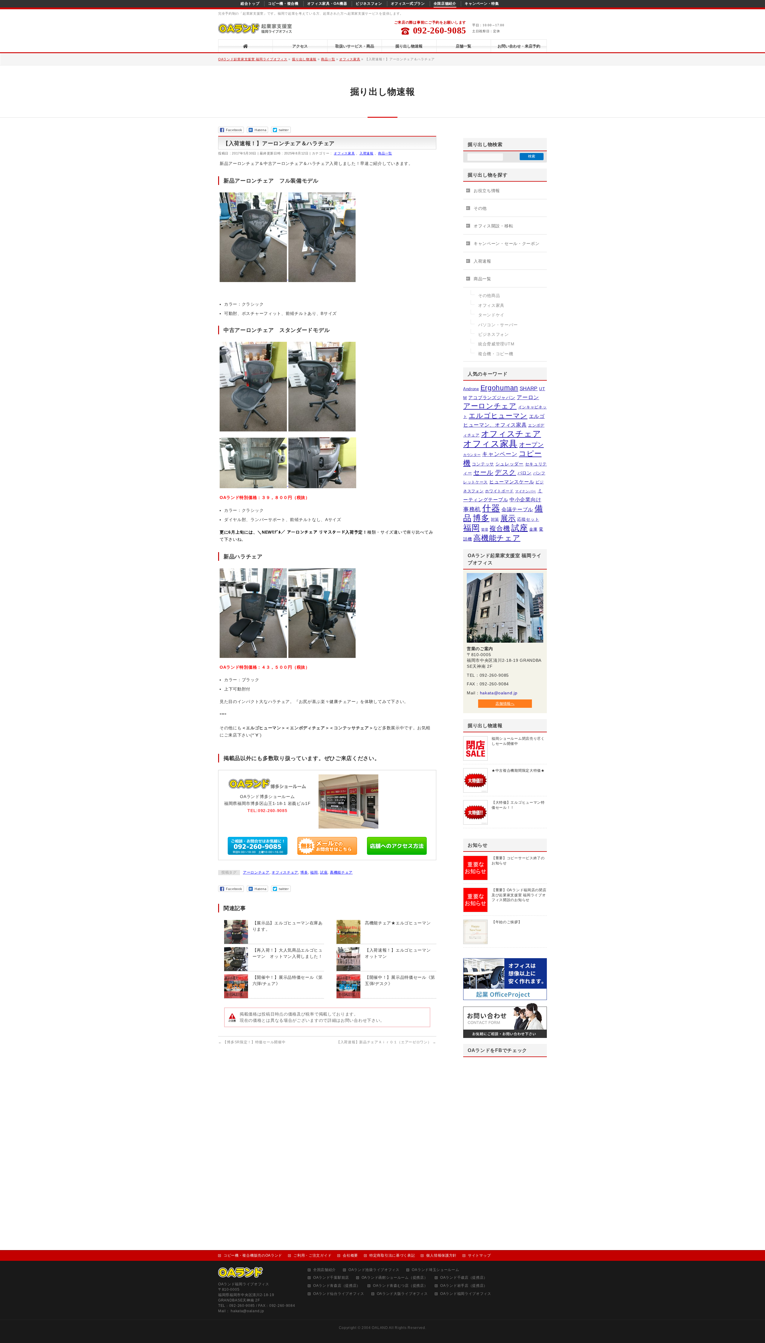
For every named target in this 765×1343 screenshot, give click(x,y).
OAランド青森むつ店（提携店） (400, 1286)
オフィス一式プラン (408, 3)
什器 (491, 508)
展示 (508, 518)
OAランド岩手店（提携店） (463, 1286)
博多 (304, 872)
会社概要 (350, 1255)
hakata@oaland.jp (499, 692)
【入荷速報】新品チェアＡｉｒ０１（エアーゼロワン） (386, 1042)
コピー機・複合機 (283, 3)
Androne (471, 389)
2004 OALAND (375, 1328)
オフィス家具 (349, 59)
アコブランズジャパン (491, 397)
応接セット (528, 519)
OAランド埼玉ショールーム (435, 1270)
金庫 (533, 529)
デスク (505, 472)
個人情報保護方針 (441, 1255)
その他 (480, 208)
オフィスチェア (285, 872)
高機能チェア (341, 872)
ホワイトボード (499, 491)
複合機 (499, 528)
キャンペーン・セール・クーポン (507, 243)
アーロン (528, 397)
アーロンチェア (256, 872)
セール (483, 472)
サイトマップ (479, 1255)
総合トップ (250, 3)
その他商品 (489, 295)
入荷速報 (366, 153)
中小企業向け (525, 500)
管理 (484, 529)
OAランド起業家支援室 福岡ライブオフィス (252, 59)
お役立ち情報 (487, 190)
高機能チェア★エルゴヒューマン (398, 923)
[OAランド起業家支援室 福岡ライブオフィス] (255, 29)
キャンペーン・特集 (482, 3)
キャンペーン (499, 454)
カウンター (472, 455)
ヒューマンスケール (511, 481)
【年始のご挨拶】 (507, 922)
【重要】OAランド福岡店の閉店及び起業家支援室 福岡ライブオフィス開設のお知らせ (519, 895)
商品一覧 (328, 59)
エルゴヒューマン (498, 415)
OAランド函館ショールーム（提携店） (395, 1278)
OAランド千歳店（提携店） (463, 1278)
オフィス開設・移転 (493, 225)
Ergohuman (499, 388)
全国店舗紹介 (445, 3)
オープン (531, 444)
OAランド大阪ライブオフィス (402, 1294)
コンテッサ (483, 464)
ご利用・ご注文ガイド (312, 1255)
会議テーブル (517, 509)
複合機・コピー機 (495, 353)
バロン (525, 472)
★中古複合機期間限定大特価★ (518, 770)
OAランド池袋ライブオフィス (374, 1270)
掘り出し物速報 (304, 59)
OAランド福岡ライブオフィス (465, 1294)
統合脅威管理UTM (496, 344)
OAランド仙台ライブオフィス (338, 1294)
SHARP (529, 388)
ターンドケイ (491, 315)
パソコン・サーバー (498, 324)
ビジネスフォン (369, 3)
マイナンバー (525, 491)
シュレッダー (509, 463)
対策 (495, 519)
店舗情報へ (505, 704)
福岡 (314, 872)
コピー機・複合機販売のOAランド (253, 1255)
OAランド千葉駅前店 (331, 1278)
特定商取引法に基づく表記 (392, 1255)
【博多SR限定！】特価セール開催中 (251, 1042)
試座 (324, 872)
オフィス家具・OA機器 (327, 3)
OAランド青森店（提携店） (336, 1286)
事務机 (472, 509)
